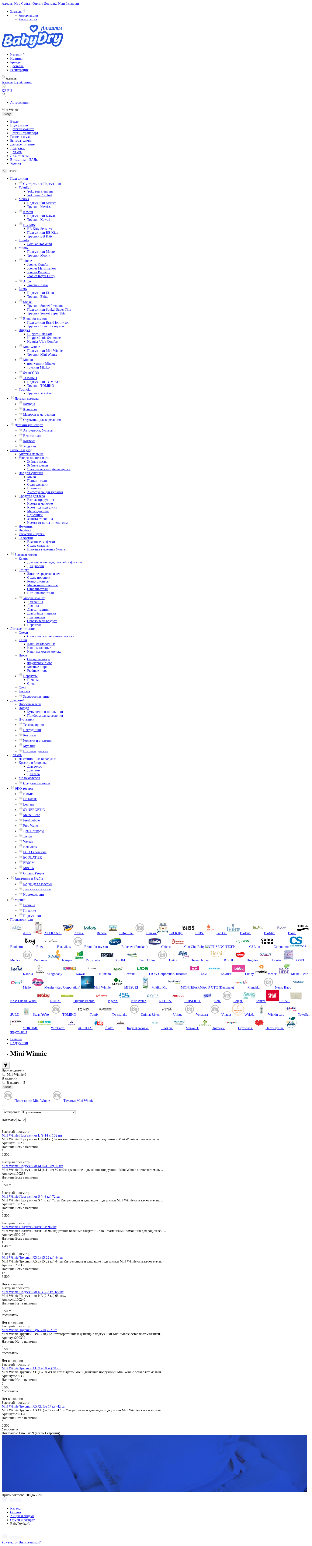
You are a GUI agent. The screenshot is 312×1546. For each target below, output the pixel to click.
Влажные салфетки (41, 541)
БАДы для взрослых (37, 884)
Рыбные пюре (37, 670)
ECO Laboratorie (34, 852)
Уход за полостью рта (34, 457)
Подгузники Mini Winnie (45, 350)
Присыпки (35, 515)
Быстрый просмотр (16, 1131)
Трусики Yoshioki (39, 393)
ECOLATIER (32, 857)
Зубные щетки (37, 465)
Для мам (16, 152)
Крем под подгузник (42, 507)
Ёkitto (23, 289)
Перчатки (34, 625)
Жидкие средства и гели (44, 573)
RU (9, 90)
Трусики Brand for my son (45, 326)
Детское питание (22, 144)
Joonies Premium (38, 272)
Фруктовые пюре (39, 663)
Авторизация (28, 15)
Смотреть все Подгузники (42, 184)
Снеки (32, 683)
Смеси (23, 632)
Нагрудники (32, 730)
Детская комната (22, 129)
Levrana (28, 804)
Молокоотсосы (29, 778)
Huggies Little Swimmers (44, 337)
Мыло (31, 477)
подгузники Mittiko (41, 363)
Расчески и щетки (32, 534)
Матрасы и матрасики (39, 414)
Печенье (33, 680)
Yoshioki (25, 389)
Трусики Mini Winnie (42, 354)
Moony (23, 248)
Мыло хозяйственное (42, 585)
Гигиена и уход (21, 136)
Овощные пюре (38, 659)
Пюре (23, 655)
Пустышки (26, 719)
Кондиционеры (38, 581)
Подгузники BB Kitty (42, 232)
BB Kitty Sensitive (39, 228)
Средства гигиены (36, 783)
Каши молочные (39, 647)
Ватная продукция (40, 499)
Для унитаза (36, 617)
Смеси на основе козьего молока (50, 636)
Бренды (15, 62)
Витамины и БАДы (24, 159)
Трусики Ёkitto (37, 296)
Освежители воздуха (42, 621)
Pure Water (30, 825)
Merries (24, 199)
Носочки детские (35, 751)
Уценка (15, 163)
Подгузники (19, 125)
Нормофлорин (33, 894)
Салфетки (26, 538)
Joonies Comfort (38, 264)
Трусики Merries (39, 206)
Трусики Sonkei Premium (45, 305)
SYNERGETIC (34, 809)
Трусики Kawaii (38, 219)
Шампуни (34, 488)
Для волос (34, 766)
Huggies (24, 330)
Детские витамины (37, 889)
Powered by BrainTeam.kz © (21, 1542)
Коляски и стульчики (38, 740)
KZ (4, 90)
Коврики (29, 735)
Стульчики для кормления (42, 420)
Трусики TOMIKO (40, 385)
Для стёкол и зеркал (41, 613)
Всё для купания (31, 473)
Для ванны (35, 602)
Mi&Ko (28, 868)
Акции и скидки (22, 1516)
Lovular (24, 240)
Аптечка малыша (31, 454)
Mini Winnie (31, 347)
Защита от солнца (40, 519)
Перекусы (30, 676)
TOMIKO (30, 378)
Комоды (29, 404)
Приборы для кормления (45, 715)
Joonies (28, 261)
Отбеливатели (37, 589)
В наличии (9, 1078)
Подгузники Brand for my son (48, 322)
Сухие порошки (38, 577)
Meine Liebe (31, 815)
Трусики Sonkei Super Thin (46, 313)
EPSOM (29, 862)
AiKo (27, 281)
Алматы (7, 3)
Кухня (23, 558)
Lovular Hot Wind (39, 244)
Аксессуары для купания (45, 492)
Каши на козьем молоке (44, 651)
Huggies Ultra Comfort (42, 341)
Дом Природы (33, 831)
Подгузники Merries (41, 203)
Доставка (50, 3)
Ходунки (29, 446)
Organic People (33, 873)
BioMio (28, 794)
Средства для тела (32, 496)
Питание (29, 910)
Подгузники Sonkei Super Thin (49, 309)
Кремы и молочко (40, 503)
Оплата (37, 3)
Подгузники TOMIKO (43, 382)
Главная (16, 1039)
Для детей (17, 148)
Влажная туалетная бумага (46, 549)
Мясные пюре (37, 667)
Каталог (16, 1508)
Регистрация (28, 19)
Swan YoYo (31, 372)
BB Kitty (29, 225)
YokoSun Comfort (39, 195)
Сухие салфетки (39, 545)
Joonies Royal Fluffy (41, 276)
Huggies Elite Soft (39, 334)
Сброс (7, 1086)
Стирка (24, 570)
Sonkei (27, 302)
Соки (22, 687)
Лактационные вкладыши (37, 759)
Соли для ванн (37, 484)
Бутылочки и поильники (45, 712)
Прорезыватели (30, 704)
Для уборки (35, 566)
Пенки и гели (37, 480)
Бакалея (24, 691)
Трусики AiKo (37, 285)
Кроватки (30, 409)
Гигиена (29, 905)
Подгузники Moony (41, 251)
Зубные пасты (37, 461)
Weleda (28, 841)
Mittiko (28, 360)
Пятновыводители (40, 593)
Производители (21, 919)
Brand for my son (35, 318)
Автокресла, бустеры (38, 430)
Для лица (34, 770)
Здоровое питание (36, 696)
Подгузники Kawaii (41, 216)
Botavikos (30, 847)
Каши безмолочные (41, 644)
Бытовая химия (21, 140)
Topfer (27, 836)
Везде (14, 121)
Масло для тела (38, 511)
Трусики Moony (38, 255)
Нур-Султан (23, 3)
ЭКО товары (19, 156)
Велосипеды (32, 435)
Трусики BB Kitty (40, 236)
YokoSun (25, 187)
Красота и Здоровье (33, 762)
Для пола (33, 606)
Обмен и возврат (22, 1520)
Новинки (17, 58)
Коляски (29, 441)
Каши (23, 640)
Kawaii (28, 212)
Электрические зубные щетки (48, 469)
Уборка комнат (34, 598)
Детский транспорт (24, 133)
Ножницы (26, 526)
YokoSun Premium (40, 191)
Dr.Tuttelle (30, 799)
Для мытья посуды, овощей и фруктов (54, 562)
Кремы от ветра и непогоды (47, 522)
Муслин (29, 746)
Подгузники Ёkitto (40, 293)
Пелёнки (25, 530)
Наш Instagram (68, 3)
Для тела (33, 774)
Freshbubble (31, 820)
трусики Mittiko (38, 367)
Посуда (24, 708)
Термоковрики (33, 724)
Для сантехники (39, 609)
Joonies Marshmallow (41, 268)
